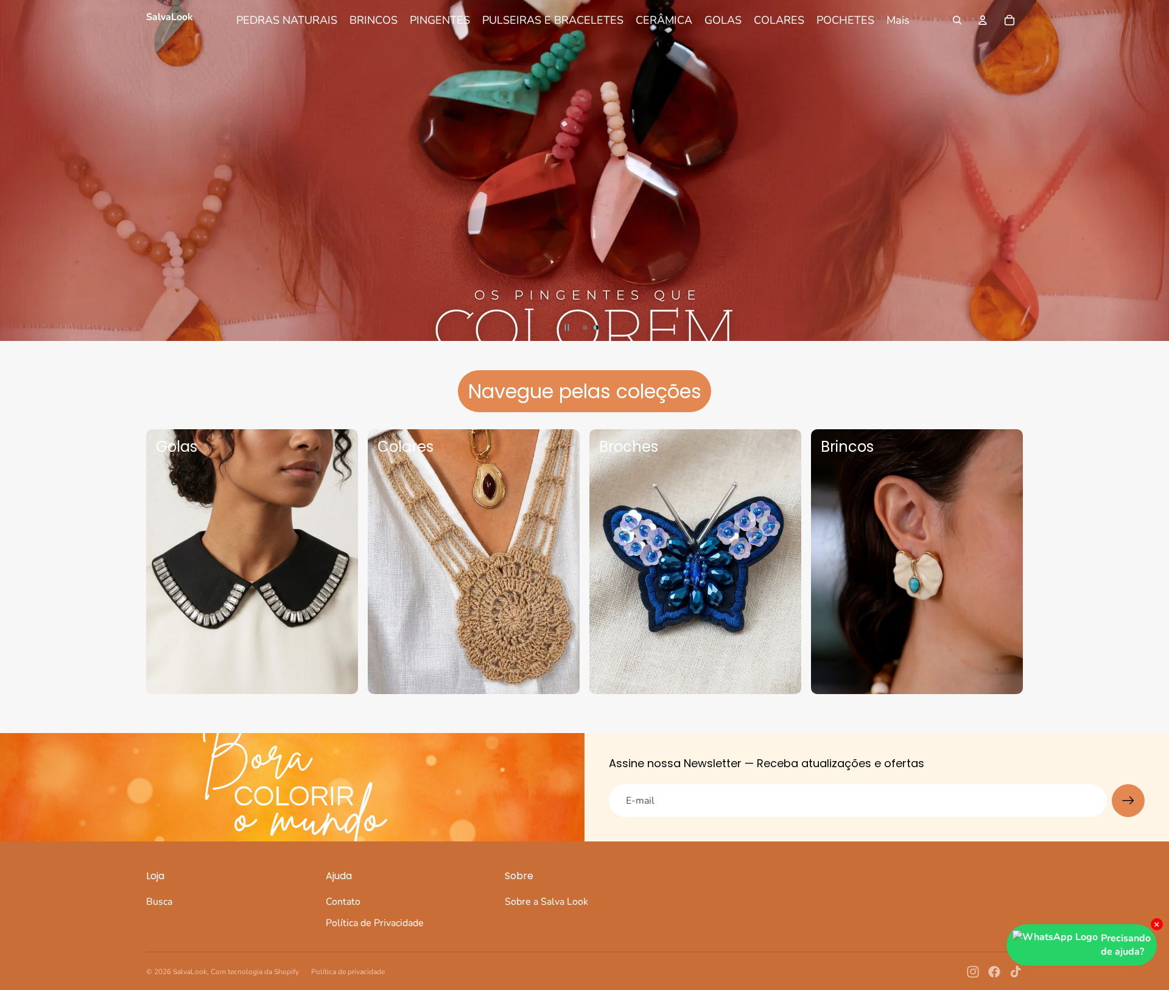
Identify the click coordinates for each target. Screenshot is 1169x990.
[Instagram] (973, 971)
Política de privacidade (348, 972)
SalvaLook (190, 972)
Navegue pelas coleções (584, 391)
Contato (343, 901)
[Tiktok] (1015, 971)
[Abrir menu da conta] (982, 20)
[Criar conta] (1128, 800)
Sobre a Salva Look (546, 901)
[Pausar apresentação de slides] (567, 327)
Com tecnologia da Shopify (255, 972)
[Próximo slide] (1158, 170)
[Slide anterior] (11, 170)
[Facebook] (994, 971)
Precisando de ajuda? (1126, 945)
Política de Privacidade (375, 923)
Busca (159, 901)
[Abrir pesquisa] (957, 20)
